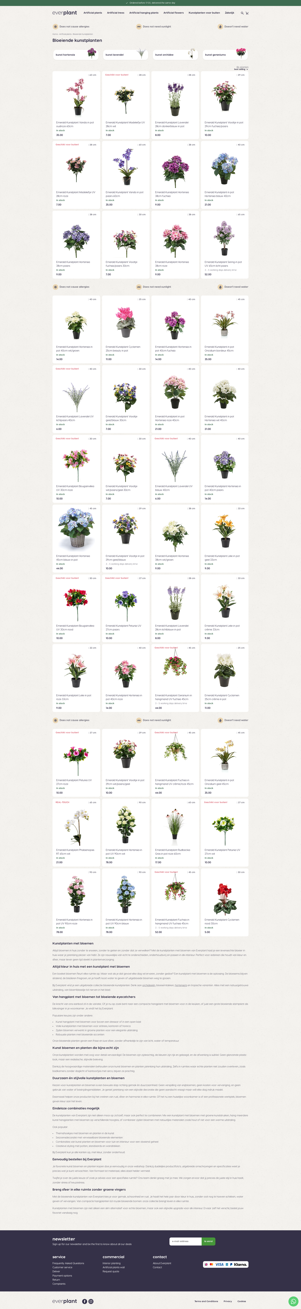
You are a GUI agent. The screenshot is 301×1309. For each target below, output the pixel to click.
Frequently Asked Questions (68, 1263)
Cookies (242, 1301)
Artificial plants (93, 13)
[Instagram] (90, 1301)
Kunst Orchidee (164, 55)
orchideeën (148, 985)
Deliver (56, 1271)
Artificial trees (115, 13)
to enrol (208, 1241)
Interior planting (112, 1263)
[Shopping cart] (247, 13)
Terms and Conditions (207, 1301)
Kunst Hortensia (65, 55)
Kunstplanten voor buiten (204, 13)
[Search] (242, 13)
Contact (157, 1267)
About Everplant (162, 1263)
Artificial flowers (174, 13)
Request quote (111, 1271)
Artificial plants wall (114, 1267)
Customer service (62, 1267)
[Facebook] (84, 1301)
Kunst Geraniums (215, 55)
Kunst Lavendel (115, 55)
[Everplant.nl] (65, 13)
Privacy (228, 1301)
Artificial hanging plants (143, 13)
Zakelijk (229, 13)
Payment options (62, 1276)
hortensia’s (181, 985)
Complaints (59, 1284)
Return (56, 1280)
